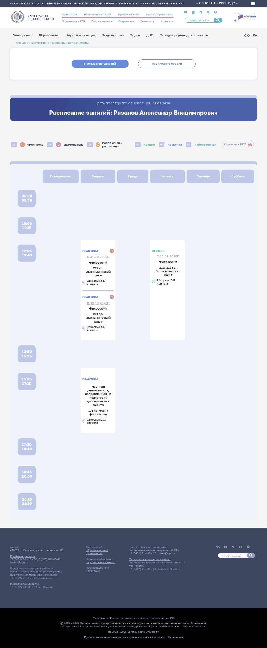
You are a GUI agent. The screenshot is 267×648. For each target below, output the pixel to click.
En (255, 35)
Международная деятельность (184, 35)
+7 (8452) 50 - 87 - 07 (23, 586)
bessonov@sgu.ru (169, 568)
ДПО (149, 35)
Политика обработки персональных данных (100, 560)
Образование (49, 35)
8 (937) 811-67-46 (49, 559)
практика (175, 144)
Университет (23, 35)
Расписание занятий (97, 14)
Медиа (135, 35)
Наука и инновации (80, 35)
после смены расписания (109, 144)
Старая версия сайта (159, 14)
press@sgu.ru (166, 553)
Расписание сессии (167, 63)
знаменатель (70, 144)
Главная (20, 42)
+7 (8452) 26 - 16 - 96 (23, 559)
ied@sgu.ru (45, 586)
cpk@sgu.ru (46, 577)
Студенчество (113, 35)
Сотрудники (126, 21)
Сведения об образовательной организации (97, 550)
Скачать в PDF (235, 144)
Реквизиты (147, 21)
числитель (32, 144)
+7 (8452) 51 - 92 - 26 (23, 577)
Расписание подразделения (70, 42)
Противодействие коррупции (97, 569)
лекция (149, 144)
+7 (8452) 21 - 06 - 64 (142, 568)
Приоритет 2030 (128, 14)
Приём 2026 (69, 14)
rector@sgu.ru (19, 562)
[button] (235, 13)
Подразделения (101, 21)
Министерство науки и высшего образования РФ (142, 617)
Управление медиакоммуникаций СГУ (154, 550)
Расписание (37, 42)
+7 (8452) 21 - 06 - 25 (142, 553)
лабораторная (205, 144)
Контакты (167, 21)
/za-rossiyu (246, 17)
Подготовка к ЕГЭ (73, 21)
